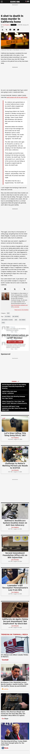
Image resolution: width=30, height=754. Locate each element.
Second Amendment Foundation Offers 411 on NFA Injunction (15, 555)
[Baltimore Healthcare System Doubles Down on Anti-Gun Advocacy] (15, 511)
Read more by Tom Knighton (21, 309)
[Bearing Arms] (15, 1)
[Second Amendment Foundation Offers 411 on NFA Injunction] (15, 543)
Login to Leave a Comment (15, 342)
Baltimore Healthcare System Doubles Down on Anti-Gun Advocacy (15, 523)
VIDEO (3, 322)
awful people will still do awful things (17, 97)
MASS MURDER (22, 319)
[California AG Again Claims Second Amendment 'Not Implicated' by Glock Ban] (15, 609)
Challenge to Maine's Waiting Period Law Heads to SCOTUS (15, 465)
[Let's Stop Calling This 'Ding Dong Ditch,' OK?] (15, 424)
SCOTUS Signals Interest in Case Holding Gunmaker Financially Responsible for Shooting (14, 386)
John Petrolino (15, 559)
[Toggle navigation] (2, 1)
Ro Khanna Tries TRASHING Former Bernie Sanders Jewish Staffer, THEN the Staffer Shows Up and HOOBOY (14, 684)
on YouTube (16, 306)
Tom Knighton (6, 24)
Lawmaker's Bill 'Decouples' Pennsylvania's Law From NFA (15, 587)
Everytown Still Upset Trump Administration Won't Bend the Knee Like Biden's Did (14, 408)
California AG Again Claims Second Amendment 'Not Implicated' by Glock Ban (15, 621)
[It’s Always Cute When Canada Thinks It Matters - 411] (15, 644)
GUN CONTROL (15, 316)
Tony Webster (16, 49)
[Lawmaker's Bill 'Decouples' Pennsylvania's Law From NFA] (15, 576)
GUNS (16, 319)
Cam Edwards (15, 470)
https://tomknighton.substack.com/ (19, 305)
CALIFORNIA (7, 316)
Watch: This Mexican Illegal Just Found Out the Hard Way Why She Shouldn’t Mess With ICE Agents (13, 713)
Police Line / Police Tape (6, 49)
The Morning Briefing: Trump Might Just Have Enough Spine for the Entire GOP (14, 743)
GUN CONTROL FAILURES (7, 319)
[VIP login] (27, 1)
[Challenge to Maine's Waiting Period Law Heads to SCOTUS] (15, 454)
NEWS (8, 313)
